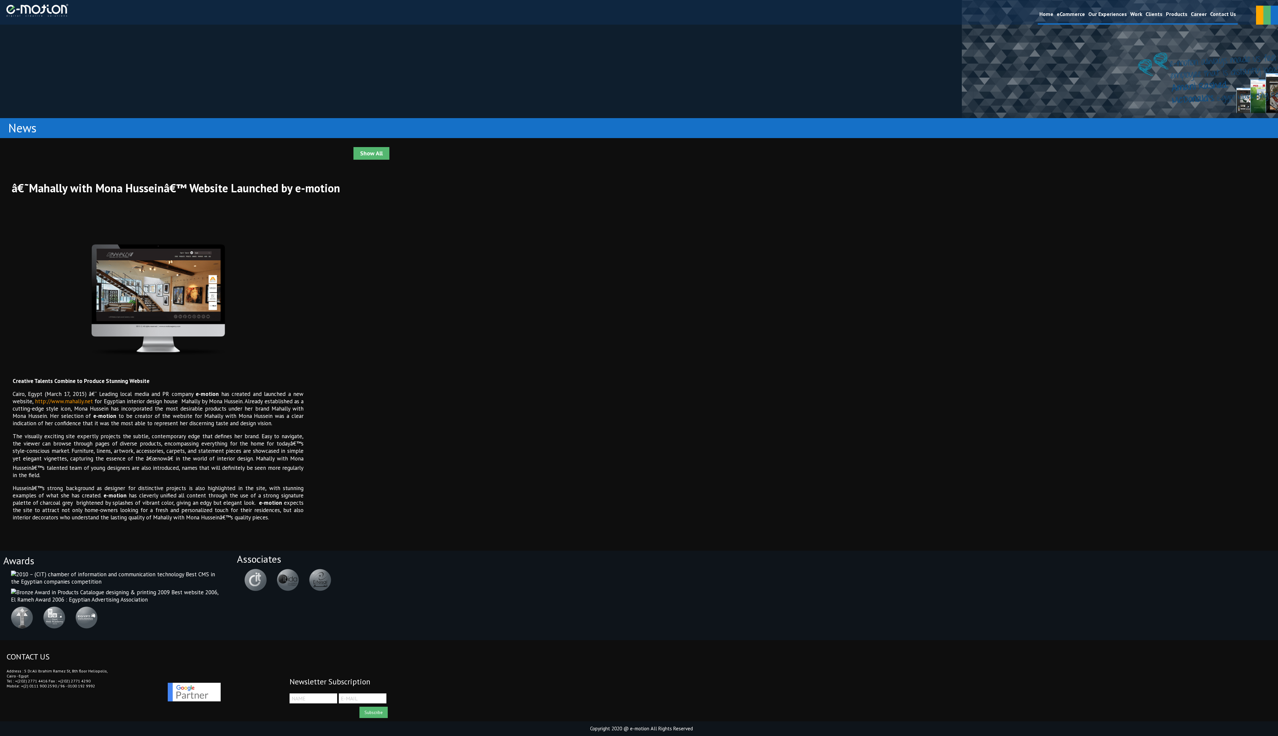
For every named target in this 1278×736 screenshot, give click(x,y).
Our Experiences (1107, 14)
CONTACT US (28, 656)
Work (1136, 14)
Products (1176, 14)
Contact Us (1223, 14)
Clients (1154, 14)
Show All (371, 153)
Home (1046, 14)
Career (1199, 14)
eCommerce (1071, 14)
